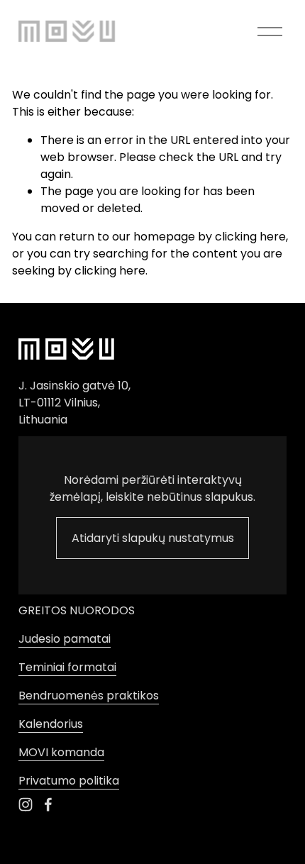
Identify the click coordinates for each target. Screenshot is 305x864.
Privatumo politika (68, 780)
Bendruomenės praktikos (88, 695)
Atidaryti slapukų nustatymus (153, 538)
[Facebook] (48, 804)
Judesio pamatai (64, 639)
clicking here (250, 236)
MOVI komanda (61, 752)
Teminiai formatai (67, 667)
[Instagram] (25, 804)
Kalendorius (50, 724)
